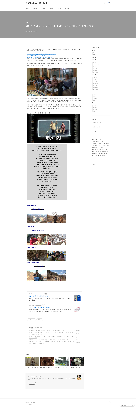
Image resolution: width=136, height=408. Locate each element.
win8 (93, 147)
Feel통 (93, 50)
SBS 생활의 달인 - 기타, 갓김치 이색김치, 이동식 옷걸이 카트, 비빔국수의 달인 (48, 340)
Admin (51, 8)
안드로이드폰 (104, 139)
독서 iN (94, 57)
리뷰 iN (94, 60)
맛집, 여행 (95, 70)
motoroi (97, 147)
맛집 (97, 143)
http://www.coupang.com (35, 305)
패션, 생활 (95, 68)
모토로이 (99, 139)
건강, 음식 (95, 98)
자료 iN (94, 75)
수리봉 (100, 149)
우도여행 (97, 155)
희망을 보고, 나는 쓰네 (36, 3)
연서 (93, 145)
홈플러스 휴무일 (95, 141)
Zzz (94, 111)
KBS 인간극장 (95, 149)
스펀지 (103, 143)
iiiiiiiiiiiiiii (95, 109)
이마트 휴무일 (103, 155)
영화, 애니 (95, 94)
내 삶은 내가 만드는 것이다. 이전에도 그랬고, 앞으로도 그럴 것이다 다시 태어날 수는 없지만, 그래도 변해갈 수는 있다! (52, 379)
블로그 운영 (95, 83)
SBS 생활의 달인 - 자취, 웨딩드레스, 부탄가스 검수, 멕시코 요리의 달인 (46, 330)
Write (59, 8)
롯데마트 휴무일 (98, 145)
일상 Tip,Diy (95, 89)
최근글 (93, 127)
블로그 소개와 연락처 (96, 122)
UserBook (95, 107)
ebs (100, 143)
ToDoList (95, 54)
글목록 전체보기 (95, 47)
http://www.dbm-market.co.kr (36, 293)
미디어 (67, 8)
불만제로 (106, 153)
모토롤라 (97, 151)
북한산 (103, 145)
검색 (105, 3)
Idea (93, 103)
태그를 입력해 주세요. (104, 151)
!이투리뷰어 (104, 149)
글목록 (35, 8)
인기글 (98, 127)
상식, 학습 (95, 81)
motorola (94, 139)
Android (107, 145)
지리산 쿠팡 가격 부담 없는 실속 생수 (40, 307)
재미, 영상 (95, 85)
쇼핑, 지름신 (95, 66)
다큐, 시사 (95, 96)
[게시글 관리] (34, 320)
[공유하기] (32, 320)
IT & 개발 (95, 77)
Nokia (93, 151)
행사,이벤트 (95, 87)
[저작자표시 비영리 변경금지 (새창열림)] (45, 319)
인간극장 (94, 143)
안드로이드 (102, 141)
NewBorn (95, 105)
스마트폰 (107, 143)
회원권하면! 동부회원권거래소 (38, 296)
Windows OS (96, 64)
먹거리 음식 (95, 72)
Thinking (95, 52)
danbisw (101, 153)
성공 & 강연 (95, 79)
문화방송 (31, 328)
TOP (109, 402)
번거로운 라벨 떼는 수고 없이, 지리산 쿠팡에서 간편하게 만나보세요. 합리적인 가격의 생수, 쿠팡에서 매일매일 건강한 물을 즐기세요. (50, 310)
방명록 (43, 8)
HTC (106, 141)
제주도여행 (102, 147)
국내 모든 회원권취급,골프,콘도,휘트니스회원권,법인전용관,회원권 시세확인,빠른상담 (50, 299)
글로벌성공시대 (95, 153)
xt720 (93, 155)
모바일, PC (95, 62)
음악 (94, 100)
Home (27, 8)
